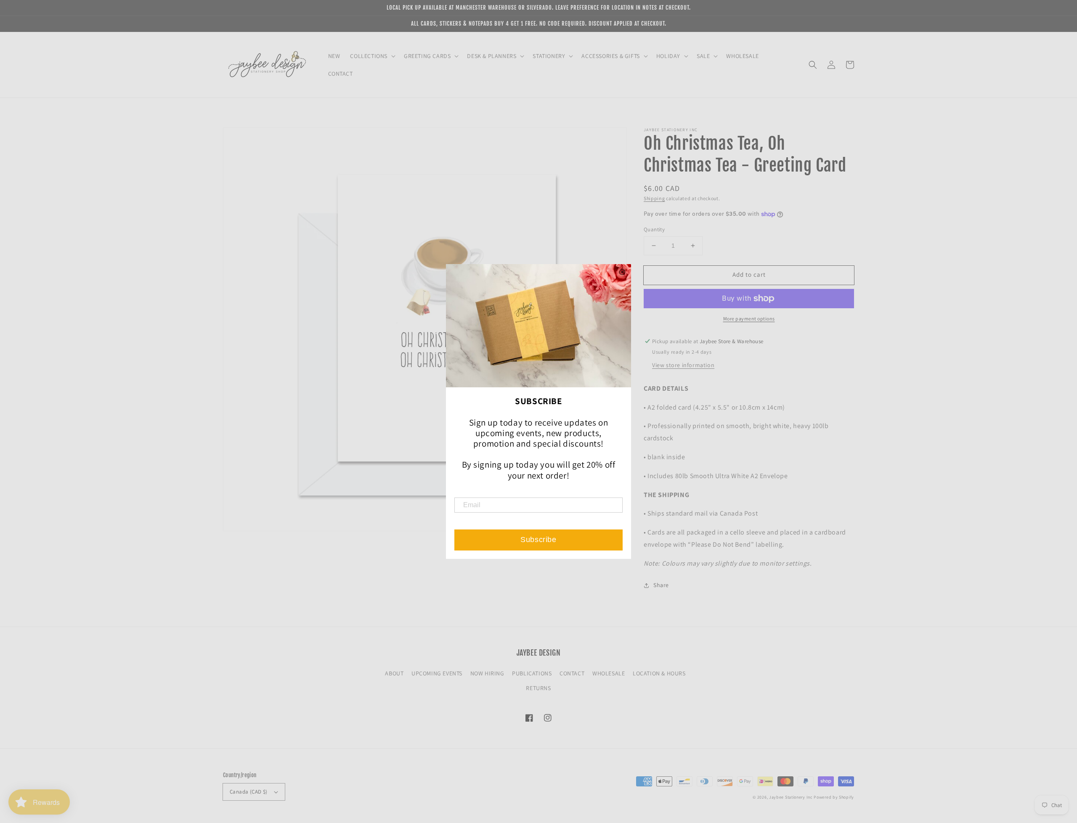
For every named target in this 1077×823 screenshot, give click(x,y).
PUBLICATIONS (532, 673)
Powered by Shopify (834, 797)
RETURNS (538, 688)
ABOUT (394, 673)
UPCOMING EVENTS (436, 673)
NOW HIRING (487, 673)
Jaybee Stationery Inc (791, 797)
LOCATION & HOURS (659, 673)
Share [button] (661, 585)
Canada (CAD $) (249, 791)
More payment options (749, 318)
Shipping (654, 198)
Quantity (654, 229)
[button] (813, 65)
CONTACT (572, 673)
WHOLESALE (608, 673)
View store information (683, 365)
